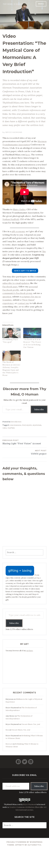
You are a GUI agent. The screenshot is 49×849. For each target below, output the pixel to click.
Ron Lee (9, 744)
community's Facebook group (17, 293)
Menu (41, 4)
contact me (23, 303)
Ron (7, 730)
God (23, 425)
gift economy (18, 231)
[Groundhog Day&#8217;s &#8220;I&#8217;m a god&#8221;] (11, 333)
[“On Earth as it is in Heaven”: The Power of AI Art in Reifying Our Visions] (32, 333)
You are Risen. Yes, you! (31, 724)
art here (29, 651)
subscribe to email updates (15, 283)
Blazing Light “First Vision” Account (21, 442)
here (27, 154)
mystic (29, 425)
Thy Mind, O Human (13, 4)
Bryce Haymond (13, 132)
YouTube (11, 428)
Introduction (16, 422)
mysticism (37, 425)
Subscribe (39, 409)
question (6, 296)
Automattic (34, 845)
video (4, 428)
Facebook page (10, 286)
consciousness (15, 425)
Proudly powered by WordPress (24, 842)
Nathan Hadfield (10, 219)
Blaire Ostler (19, 209)
